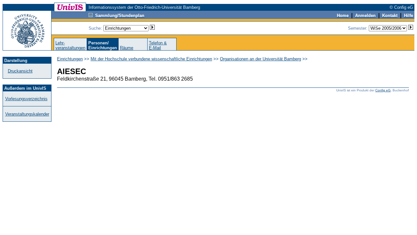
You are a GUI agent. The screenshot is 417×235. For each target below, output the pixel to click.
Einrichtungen (70, 58)
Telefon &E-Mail (158, 45)
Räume (126, 47)
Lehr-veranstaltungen (70, 45)
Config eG (383, 90)
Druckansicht (20, 71)
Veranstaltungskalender (27, 114)
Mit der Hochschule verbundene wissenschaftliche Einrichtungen (151, 58)
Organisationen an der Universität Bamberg (260, 58)
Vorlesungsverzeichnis (26, 98)
